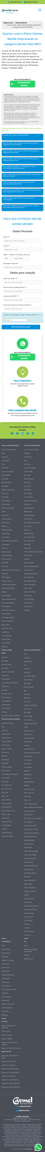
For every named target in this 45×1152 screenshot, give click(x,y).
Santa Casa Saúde (8, 603)
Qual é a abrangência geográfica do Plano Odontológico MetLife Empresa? (22, 175)
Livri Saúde (5, 544)
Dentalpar (5, 957)
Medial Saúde (6, 552)
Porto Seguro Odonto (9, 989)
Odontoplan (6, 978)
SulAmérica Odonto (8, 1004)
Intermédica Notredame (10, 541)
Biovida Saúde (6, 482)
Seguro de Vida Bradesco (10, 1080)
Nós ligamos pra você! (22, 410)
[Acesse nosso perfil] (12, 433)
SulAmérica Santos (30, 909)
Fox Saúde (5, 752)
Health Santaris (7, 530)
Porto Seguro (28, 822)
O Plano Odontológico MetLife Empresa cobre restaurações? (18, 198)
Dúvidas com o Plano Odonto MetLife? (16, 135)
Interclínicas (6, 533)
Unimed (4, 829)
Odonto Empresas (8, 975)
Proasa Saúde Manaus (9, 584)
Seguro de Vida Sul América (11, 1048)
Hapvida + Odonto (8, 960)
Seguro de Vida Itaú (8, 1065)
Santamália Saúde (30, 858)
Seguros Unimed (29, 891)
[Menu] (40, 10)
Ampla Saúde (6, 734)
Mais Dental (6, 971)
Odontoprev (6, 982)
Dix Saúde (5, 497)
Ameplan (5, 457)
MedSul (26, 785)
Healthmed (5, 760)
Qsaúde (4, 592)
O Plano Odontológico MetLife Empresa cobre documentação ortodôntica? (18, 183)
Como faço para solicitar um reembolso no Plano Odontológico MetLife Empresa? (19, 167)
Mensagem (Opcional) (10, 263)
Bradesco (27, 698)
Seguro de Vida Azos (9, 1076)
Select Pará (5, 625)
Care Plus (27, 701)
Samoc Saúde (6, 595)
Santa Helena (6, 606)
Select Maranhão (7, 621)
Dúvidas (26, 955)
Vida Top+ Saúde (7, 836)
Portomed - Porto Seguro (32, 818)
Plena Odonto (6, 986)
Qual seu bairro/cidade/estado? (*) (15, 287)
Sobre (26, 946)
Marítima (27, 771)
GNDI (3, 511)
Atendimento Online (38, 1147)
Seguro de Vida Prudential (10, 1083)
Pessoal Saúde (7, 803)
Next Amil (5, 566)
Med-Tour (5, 548)
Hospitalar (5, 763)
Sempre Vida (6, 814)
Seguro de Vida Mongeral (10, 1069)
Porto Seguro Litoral (31, 829)
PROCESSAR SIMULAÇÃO (20, 327)
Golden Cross (28, 731)
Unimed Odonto (7, 1008)
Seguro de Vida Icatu (9, 1061)
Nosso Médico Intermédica (11, 570)
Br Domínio (28, 1149)
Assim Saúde (6, 475)
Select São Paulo (7, 628)
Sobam (26, 895)
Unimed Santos (7, 832)
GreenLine (5, 515)
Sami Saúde (28, 847)
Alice (3, 453)
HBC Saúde (5, 522)
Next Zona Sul (6, 559)
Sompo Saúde (29, 898)
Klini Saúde (28, 763)
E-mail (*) (6, 246)
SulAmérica (5, 632)
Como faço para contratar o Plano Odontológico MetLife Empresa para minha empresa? (22, 191)
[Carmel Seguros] (22, 1100)
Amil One (27, 672)
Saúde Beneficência (8, 610)
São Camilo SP (6, 807)
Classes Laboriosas (8, 490)
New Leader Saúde (30, 804)
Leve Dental (6, 967)
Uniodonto (5, 1011)
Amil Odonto (6, 949)
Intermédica (6, 537)
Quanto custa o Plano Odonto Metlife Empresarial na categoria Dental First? (21, 159)
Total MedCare (7, 635)
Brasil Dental (6, 953)
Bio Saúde (5, 479)
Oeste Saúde (6, 800)
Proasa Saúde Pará (8, 588)
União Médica (6, 825)
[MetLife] (10, 10)
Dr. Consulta (6, 504)
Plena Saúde (6, 577)
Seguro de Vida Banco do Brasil (10, 1057)
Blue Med (5, 486)
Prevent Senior (7, 581)
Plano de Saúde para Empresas (9, 1027)
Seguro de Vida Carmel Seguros (9, 1043)
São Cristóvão (6, 614)
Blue (25, 690)
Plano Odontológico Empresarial (30, 950)
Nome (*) (6, 237)
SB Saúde (27, 877)
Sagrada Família (29, 840)
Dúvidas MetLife (21, 23)
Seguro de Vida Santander (11, 1072)
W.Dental (5, 1015)
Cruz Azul (5, 493)
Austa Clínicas (6, 741)
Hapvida (4, 526)
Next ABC (5, 563)
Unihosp (4, 646)
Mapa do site (28, 959)
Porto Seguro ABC (30, 826)
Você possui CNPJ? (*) (11, 296)
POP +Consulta (7, 1035)
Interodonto (6, 964)
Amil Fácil (5, 468)
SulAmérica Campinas (31, 906)
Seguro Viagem (7, 1039)
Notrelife (5, 574)
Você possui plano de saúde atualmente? (17, 305)
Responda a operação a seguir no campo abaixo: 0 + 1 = (22, 316)
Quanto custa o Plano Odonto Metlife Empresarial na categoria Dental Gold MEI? (21, 143)
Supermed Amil (7, 821)
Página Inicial (8, 23)
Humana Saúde (7, 767)
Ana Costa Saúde (7, 471)
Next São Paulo (7, 555)
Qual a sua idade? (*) (10, 278)
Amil (3, 464)
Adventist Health (7, 723)
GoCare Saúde (6, 519)
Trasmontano (6, 639)
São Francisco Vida (8, 811)
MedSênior (28, 774)
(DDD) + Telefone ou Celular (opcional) (16, 254)
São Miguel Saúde (8, 617)
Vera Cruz (27, 935)
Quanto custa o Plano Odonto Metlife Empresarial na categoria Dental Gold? (21, 151)
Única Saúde (6, 643)
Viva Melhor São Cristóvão (11, 715)
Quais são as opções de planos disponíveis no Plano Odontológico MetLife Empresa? (20, 206)
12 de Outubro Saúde (9, 449)
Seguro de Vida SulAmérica (11, 1087)
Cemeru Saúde (7, 749)
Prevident (5, 993)
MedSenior (5, 686)
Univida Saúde (29, 931)
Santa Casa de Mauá (9, 599)
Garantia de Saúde (8, 508)
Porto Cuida (6, 1031)
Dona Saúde (6, 501)
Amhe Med (5, 460)
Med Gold (5, 781)
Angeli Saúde (6, 738)
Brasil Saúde (6, 745)
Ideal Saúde (6, 770)
